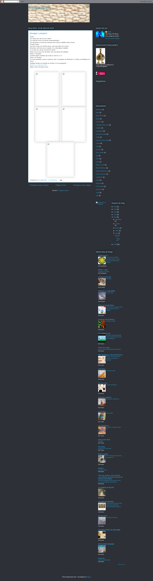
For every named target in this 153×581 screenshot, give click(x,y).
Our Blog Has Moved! (104, 560)
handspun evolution (103, 271)
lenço (97, 162)
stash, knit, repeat (104, 347)
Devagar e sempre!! (38, 33)
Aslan (60, 55)
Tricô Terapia (100, 186)
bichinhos (99, 109)
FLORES (100, 441)
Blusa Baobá (100, 115)
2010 (115, 217)
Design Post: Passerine (104, 448)
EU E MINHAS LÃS (104, 333)
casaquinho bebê (101, 134)
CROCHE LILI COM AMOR (106, 291)
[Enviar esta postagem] (60, 180)
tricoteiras (99, 189)
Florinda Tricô (102, 516)
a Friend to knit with (104, 277)
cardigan (98, 128)
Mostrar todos (121, 564)
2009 (115, 244)
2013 (115, 209)
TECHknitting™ (103, 255)
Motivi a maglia (103, 454)
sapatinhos (99, 177)
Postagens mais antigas (82, 185)
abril (116, 233)
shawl (97, 180)
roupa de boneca (101, 174)
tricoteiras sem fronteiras (106, 319)
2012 (115, 212)
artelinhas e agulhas (104, 397)
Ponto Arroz (39, 7)
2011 (115, 214)
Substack (108, 278)
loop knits (101, 558)
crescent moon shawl (102, 140)
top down (98, 183)
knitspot (100, 468)
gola (97, 155)
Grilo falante (109, 413)
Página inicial (61, 185)
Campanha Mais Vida (102, 125)
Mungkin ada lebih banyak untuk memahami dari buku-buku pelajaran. (114, 336)
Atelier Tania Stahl (104, 439)
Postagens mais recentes (39, 185)
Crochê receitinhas (111, 385)
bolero (98, 119)
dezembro (118, 219)
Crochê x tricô (102, 383)
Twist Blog (101, 447)
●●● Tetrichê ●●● (103, 425)
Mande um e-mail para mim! (38, 65)
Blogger (88, 577)
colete (98, 137)
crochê (98, 143)
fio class (98, 149)
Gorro (97, 158)
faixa (97, 146)
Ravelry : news (103, 270)
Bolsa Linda (109, 293)
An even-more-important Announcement (109, 349)
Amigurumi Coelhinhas (112, 399)
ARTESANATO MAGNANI (106, 544)
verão (97, 192)
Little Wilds (101, 369)
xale (97, 195)
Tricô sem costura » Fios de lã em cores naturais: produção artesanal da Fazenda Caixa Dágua (110, 477)
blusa (97, 112)
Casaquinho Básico (111, 517)
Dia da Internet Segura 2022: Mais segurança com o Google (114, 308)
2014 (115, 206)
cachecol (98, 122)
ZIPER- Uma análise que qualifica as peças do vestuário (113, 358)
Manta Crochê (100, 165)
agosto (117, 228)
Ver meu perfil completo (112, 38)
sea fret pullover (102, 470)
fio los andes (100, 152)
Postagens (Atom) (63, 190)
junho (117, 230)
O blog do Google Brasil (106, 305)
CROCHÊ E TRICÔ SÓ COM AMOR (109, 530)
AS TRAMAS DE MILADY (106, 487)
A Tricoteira (102, 411)
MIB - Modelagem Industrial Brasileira (110, 355)
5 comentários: (53, 180)
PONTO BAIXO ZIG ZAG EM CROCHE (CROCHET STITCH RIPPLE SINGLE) (114, 505)
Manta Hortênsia (101, 168)
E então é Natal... (111, 321)
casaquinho (99, 131)
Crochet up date (110, 370)
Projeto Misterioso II (102, 171)
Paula (109, 32)
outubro (117, 223)
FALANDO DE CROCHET (106, 501)
